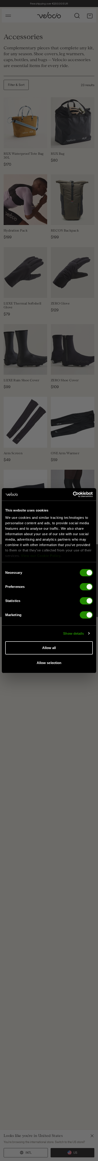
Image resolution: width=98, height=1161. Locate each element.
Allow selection (49, 663)
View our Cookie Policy (40, 556)
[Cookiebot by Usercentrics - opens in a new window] (73, 494)
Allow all (49, 648)
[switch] (86, 586)
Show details (73, 633)
